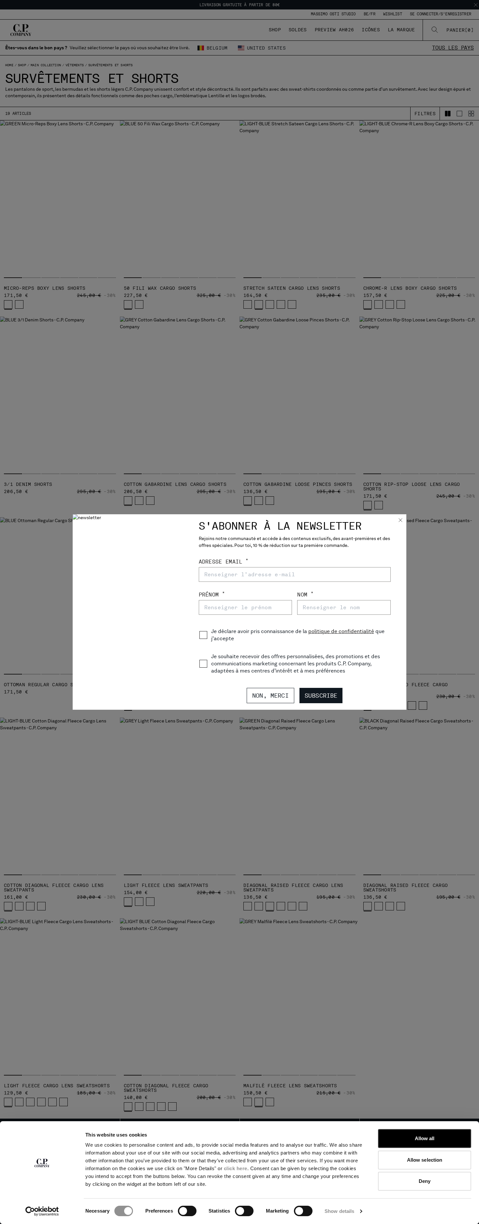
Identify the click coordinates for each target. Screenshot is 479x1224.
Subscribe (321, 695)
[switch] (187, 1211)
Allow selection (425, 1160)
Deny (424, 1181)
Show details (339, 1211)
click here (235, 1168)
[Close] (400, 521)
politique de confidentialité (341, 631)
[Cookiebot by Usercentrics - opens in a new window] (42, 1211)
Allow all (425, 1138)
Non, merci (270, 695)
